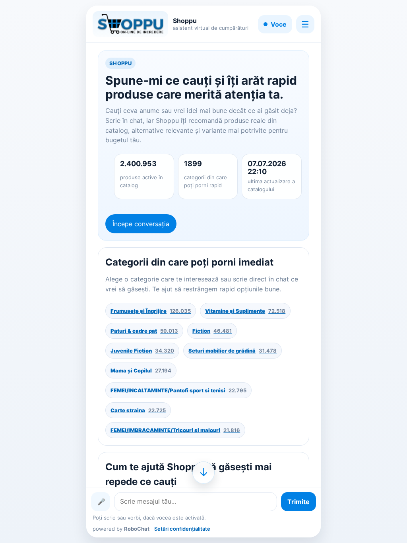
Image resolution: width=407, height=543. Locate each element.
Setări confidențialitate (182, 529)
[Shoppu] (130, 24)
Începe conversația (140, 224)
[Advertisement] (43, 271)
